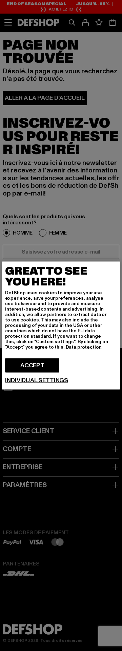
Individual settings (36, 380)
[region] (61, 326)
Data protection (84, 347)
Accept (32, 365)
